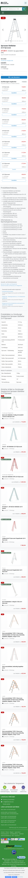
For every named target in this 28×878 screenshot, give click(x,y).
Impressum (17, 835)
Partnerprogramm (5, 833)
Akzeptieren (8, 876)
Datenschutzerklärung (6, 835)
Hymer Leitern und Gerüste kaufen (8, 820)
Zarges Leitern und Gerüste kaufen (8, 824)
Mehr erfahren (20, 876)
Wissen (7, 832)
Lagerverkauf (17, 832)
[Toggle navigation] (3, 12)
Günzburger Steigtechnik (7, 60)
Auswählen (14, 92)
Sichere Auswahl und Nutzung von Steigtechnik (11, 285)
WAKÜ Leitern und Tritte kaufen (8, 822)
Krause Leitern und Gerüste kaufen (8, 816)
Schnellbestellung (14, 833)
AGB (13, 835)
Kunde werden (6, 804)
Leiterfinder (21, 833)
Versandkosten (23, 827)
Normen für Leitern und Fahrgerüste (9, 284)
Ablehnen (14, 876)
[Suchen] (24, 9)
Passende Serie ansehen (7, 291)
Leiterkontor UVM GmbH (10, 837)
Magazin (12, 832)
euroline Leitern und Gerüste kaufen (9, 812)
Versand (3, 832)
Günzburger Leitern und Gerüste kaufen (9, 813)
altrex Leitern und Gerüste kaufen (8, 809)
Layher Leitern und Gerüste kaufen (8, 818)
